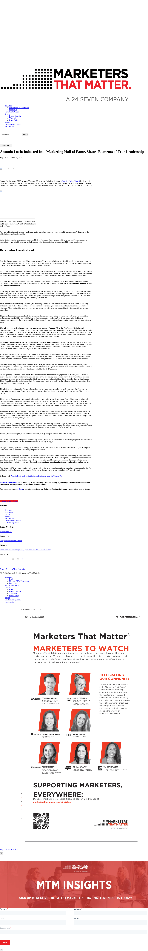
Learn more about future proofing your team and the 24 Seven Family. (25, 550)
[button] (0, 606)
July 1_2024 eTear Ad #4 (9, 850)
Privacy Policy (5, 569)
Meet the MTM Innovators (19, 581)
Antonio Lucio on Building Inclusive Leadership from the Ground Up (36, 476)
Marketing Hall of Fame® (70, 181)
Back (11, 579)
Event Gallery (14, 596)
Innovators (8, 577)
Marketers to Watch (12, 585)
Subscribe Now (6, 532)
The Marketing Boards (13, 520)
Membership (9, 518)
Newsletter (8, 510)
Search (25, 134)
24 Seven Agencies (12, 523)
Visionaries (6, 146)
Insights (7, 516)
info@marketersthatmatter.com (11, 541)
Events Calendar (15, 591)
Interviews (13, 583)
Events (7, 514)
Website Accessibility (19, 569)
